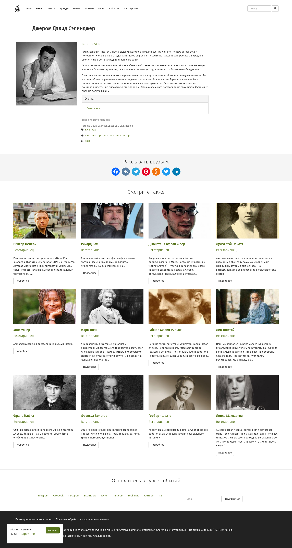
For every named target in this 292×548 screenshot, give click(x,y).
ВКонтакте (90, 495)
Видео (101, 8)
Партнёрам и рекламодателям (33, 519)
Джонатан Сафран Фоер (167, 244)
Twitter (104, 495)
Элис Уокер (21, 330)
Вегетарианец (92, 44)
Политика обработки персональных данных (82, 519)
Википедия (93, 108)
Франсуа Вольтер (94, 416)
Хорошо (52, 530)
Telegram (43, 495)
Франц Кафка (23, 416)
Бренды (64, 8)
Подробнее (22, 280)
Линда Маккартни (229, 416)
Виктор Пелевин (25, 244)
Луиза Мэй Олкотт (229, 244)
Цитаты (51, 8)
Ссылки (89, 98)
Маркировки (131, 8)
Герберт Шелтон (161, 416)
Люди (39, 8)
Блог (29, 8)
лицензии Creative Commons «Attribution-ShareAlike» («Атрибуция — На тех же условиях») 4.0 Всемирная (169, 529)
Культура (90, 129)
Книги (76, 8)
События (114, 8)
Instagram (73, 495)
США (87, 141)
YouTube (148, 495)
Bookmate (133, 495)
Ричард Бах (89, 244)
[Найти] (275, 8)
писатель (90, 135)
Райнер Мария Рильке (165, 330)
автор (126, 135)
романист (115, 135)
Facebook (58, 495)
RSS (160, 495)
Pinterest (118, 495)
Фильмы (89, 8)
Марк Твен (89, 330)
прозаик (103, 135)
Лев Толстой (225, 330)
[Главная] (18, 8)
